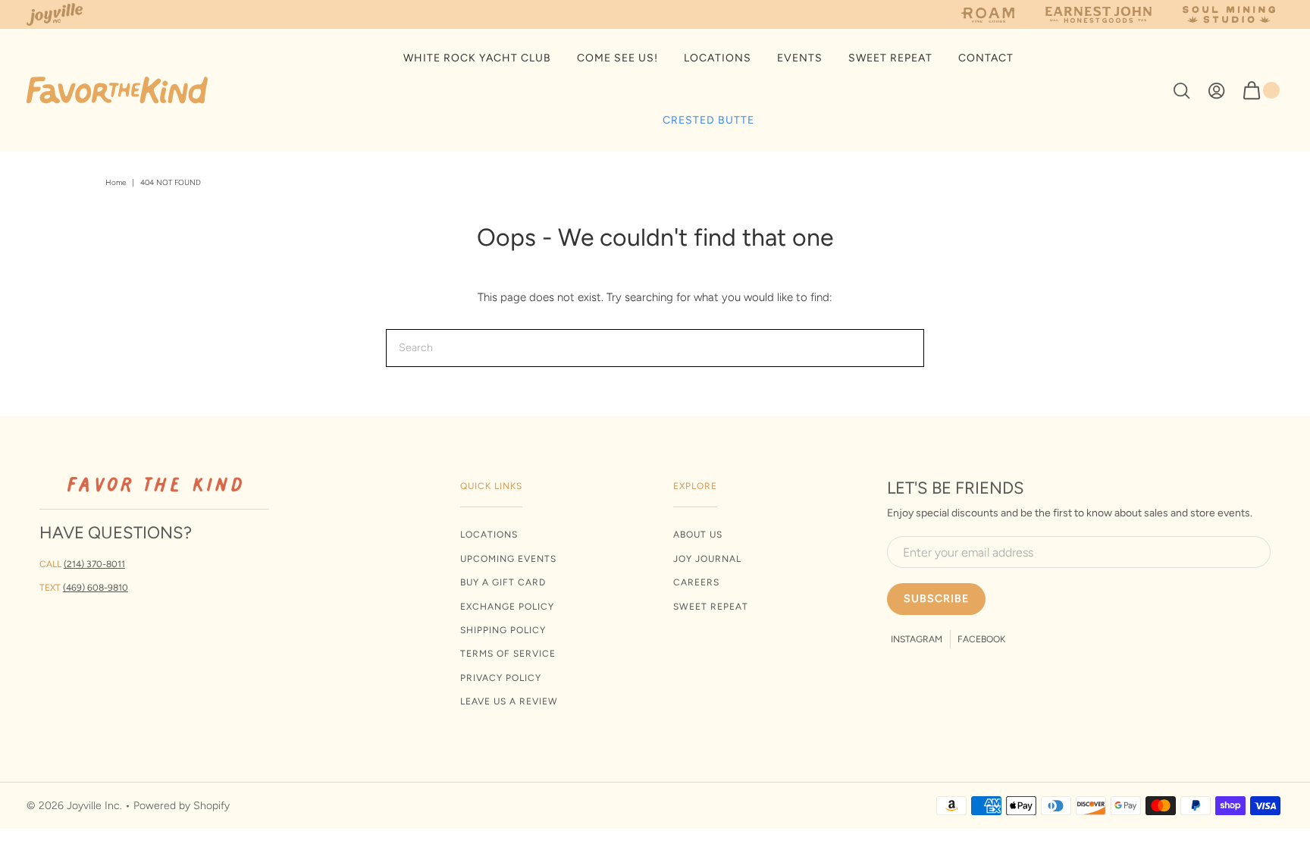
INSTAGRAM (916, 639)
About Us (697, 534)
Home (115, 182)
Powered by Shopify (181, 805)
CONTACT (986, 58)
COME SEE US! (617, 58)
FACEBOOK (981, 639)
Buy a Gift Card (503, 582)
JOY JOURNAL (707, 559)
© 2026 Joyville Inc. (74, 805)
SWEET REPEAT (890, 58)
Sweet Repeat (710, 606)
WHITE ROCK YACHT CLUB (477, 58)
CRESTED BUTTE (708, 120)
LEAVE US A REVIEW (509, 701)
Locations (489, 534)
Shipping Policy (503, 630)
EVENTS (800, 58)
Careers (696, 582)
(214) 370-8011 (94, 564)
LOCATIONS (717, 58)
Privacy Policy (500, 678)
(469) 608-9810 (95, 587)
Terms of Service (508, 653)
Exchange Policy (507, 606)
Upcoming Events (508, 559)
